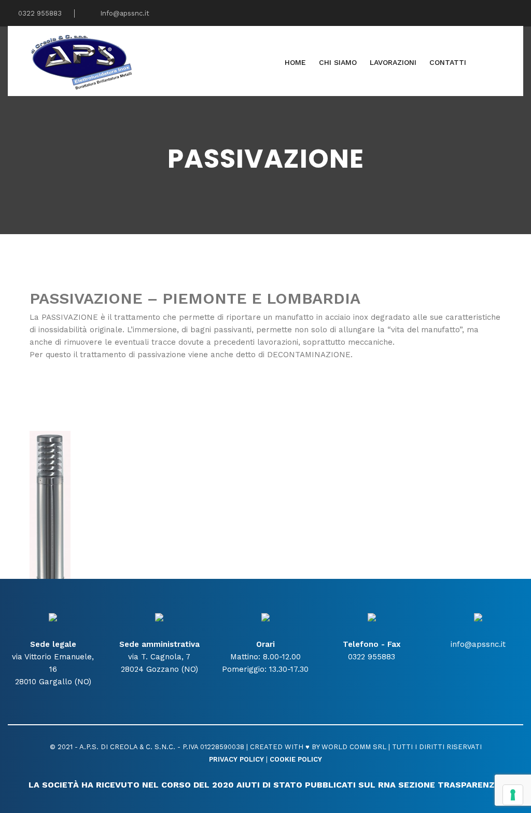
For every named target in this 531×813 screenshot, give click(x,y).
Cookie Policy (296, 759)
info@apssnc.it (478, 644)
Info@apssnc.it (123, 13)
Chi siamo (338, 62)
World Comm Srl (354, 747)
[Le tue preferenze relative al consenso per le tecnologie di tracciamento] (513, 795)
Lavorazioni (393, 62)
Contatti (447, 62)
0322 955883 (39, 13)
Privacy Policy (236, 759)
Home (295, 62)
